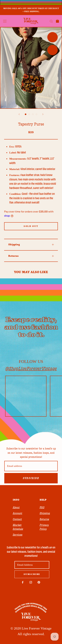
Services (17, 534)
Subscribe (31, 478)
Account (17, 513)
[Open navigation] (5, 21)
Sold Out (31, 226)
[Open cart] (57, 21)
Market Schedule (18, 527)
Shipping (14, 244)
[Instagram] (30, 582)
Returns (13, 255)
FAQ (42, 507)
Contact (17, 519)
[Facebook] (22, 582)
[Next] (42, 114)
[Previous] (19, 114)
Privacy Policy (44, 527)
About (16, 507)
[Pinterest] (39, 582)
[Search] (51, 21)
